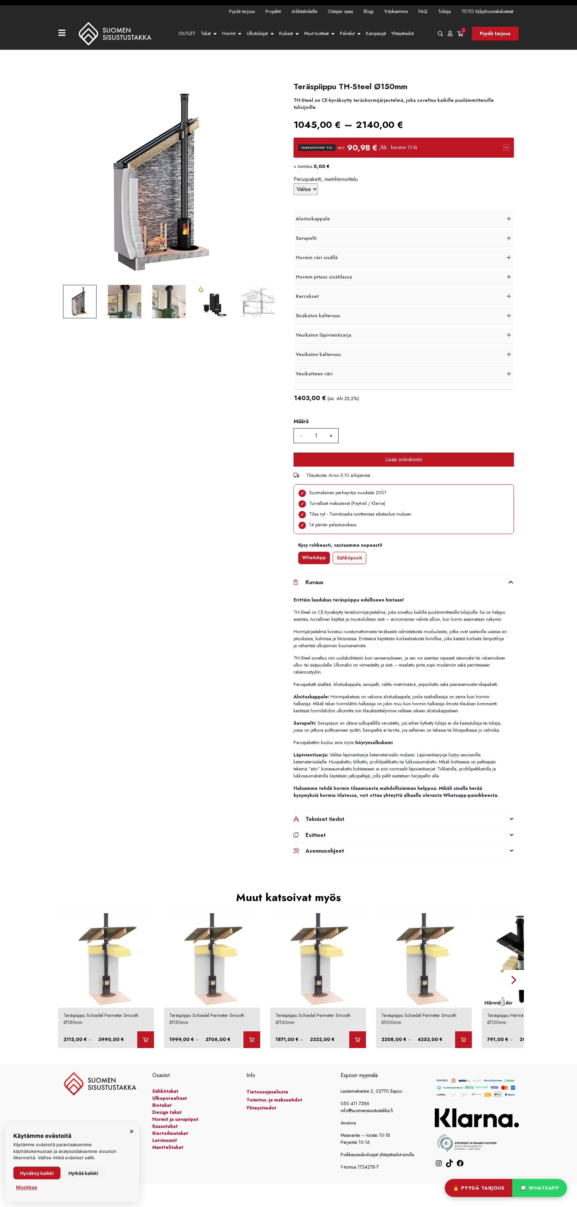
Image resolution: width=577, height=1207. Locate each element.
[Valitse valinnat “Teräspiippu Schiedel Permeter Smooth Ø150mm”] (251, 1039)
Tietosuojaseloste (267, 1091)
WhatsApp (314, 557)
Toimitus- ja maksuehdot (274, 1099)
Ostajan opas (340, 11)
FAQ (422, 11)
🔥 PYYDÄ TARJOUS (479, 1188)
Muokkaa (26, 1187)
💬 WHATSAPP (539, 1188)
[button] (403, 148)
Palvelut (347, 33)
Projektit (273, 11)
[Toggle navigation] (64, 33)
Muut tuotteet (316, 33)
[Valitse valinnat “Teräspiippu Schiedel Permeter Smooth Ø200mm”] (463, 1039)
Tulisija (444, 11)
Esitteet (316, 835)
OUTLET (187, 33)
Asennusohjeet (325, 850)
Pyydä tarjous (242, 11)
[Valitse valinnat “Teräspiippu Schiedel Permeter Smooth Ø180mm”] (145, 1039)
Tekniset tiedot (325, 819)
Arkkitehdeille (304, 11)
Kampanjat (376, 33)
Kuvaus (315, 582)
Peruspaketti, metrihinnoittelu (326, 179)
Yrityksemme (396, 11)
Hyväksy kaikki (37, 1173)
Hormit (228, 33)
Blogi (369, 11)
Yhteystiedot (402, 33)
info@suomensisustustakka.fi (367, 1110)
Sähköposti (349, 557)
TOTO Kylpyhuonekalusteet (487, 11)
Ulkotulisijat (257, 33)
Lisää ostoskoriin (403, 459)
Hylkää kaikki (83, 1173)
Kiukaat (286, 33)
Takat (206, 33)
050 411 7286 (355, 1103)
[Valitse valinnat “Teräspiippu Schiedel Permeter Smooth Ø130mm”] (357, 1039)
